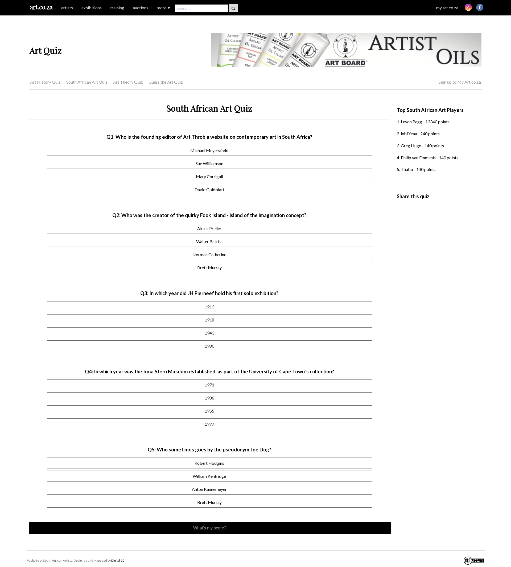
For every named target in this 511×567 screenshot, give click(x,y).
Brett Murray (209, 267)
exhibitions (91, 7)
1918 (209, 319)
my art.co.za (447, 7)
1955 (209, 410)
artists (67, 7)
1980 (209, 345)
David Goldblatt (209, 189)
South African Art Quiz (87, 81)
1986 (209, 397)
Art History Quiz (45, 81)
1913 (209, 306)
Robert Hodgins (209, 463)
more (164, 7)
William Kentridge (209, 476)
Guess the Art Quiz (166, 81)
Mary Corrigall (209, 176)
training (117, 7)
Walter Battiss (209, 241)
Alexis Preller (209, 228)
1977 (209, 423)
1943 (209, 332)
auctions (140, 7)
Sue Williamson (209, 163)
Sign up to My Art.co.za (460, 81)
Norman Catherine (209, 254)
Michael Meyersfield (209, 150)
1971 (209, 384)
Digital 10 (117, 560)
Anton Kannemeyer (209, 489)
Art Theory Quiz (128, 81)
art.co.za (41, 7)
